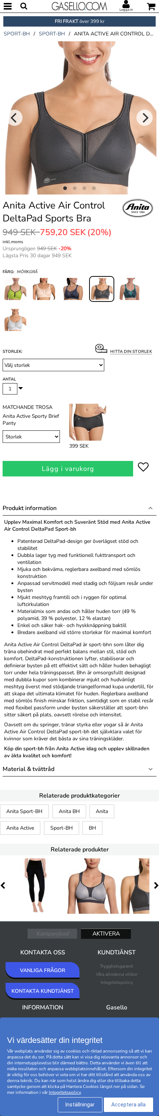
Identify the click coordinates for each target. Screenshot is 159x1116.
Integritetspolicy (117, 982)
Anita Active (20, 827)
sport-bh (17, 33)
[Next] (144, 118)
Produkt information (30, 508)
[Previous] (14, 118)
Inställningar (80, 1105)
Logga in (126, 9)
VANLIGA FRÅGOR (42, 970)
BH (92, 827)
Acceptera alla (128, 1105)
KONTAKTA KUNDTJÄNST (42, 991)
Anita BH (69, 811)
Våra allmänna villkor (117, 974)
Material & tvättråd (28, 769)
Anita (102, 811)
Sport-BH (61, 827)
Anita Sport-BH (24, 811)
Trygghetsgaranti (116, 966)
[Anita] (137, 216)
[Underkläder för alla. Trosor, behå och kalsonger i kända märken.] (79, 5)
